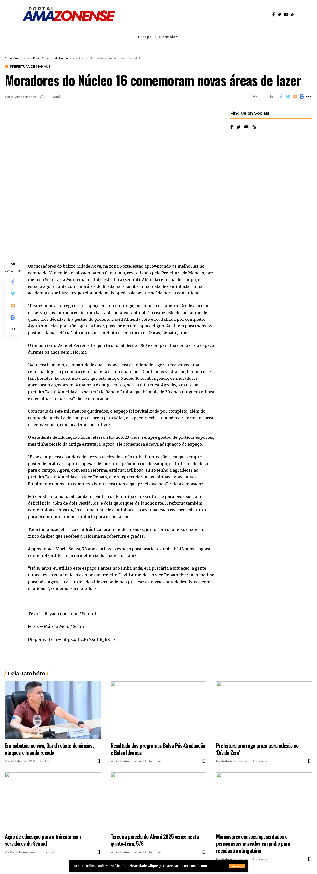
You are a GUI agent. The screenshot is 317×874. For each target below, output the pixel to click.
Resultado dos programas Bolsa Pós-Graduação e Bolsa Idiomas (158, 749)
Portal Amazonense (20, 97)
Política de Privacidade (128, 866)
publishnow (18, 761)
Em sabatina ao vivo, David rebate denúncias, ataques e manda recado (49, 749)
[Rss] (293, 14)
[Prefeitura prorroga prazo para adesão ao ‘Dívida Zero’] (264, 710)
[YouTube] (286, 14)
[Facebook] (273, 14)
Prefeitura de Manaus (30, 66)
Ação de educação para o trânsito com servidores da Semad (43, 839)
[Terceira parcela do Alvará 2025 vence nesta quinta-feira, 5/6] (159, 801)
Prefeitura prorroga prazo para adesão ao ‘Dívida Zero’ (257, 749)
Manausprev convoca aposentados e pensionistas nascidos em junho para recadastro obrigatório (253, 843)
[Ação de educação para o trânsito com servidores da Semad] (53, 801)
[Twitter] (279, 14)
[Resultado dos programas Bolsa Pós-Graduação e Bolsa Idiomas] (159, 710)
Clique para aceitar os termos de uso (177, 866)
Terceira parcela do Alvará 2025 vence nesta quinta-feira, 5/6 (155, 839)
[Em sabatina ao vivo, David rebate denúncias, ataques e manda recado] (53, 710)
